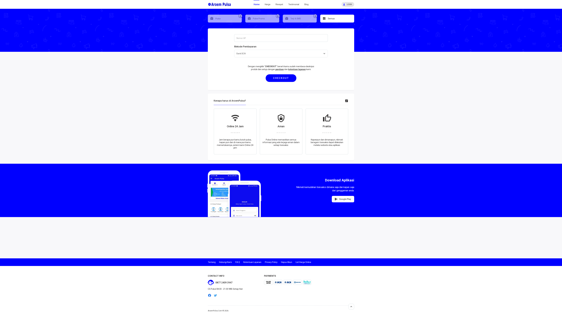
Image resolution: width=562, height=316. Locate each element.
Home (256, 4)
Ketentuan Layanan (252, 262)
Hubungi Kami (225, 262)
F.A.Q (237, 262)
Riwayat (279, 4)
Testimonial (293, 4)
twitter (215, 295)
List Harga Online (303, 262)
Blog (306, 4)
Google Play (345, 199)
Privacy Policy (271, 262)
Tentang (212, 262)
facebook (210, 295)
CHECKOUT (281, 78)
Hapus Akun (286, 262)
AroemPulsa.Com (215, 311)
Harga (267, 4)
